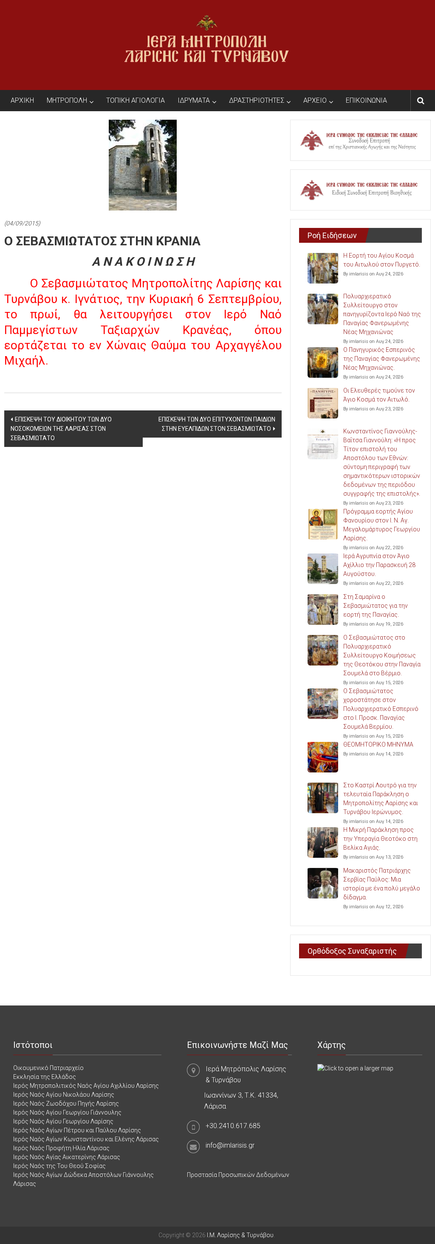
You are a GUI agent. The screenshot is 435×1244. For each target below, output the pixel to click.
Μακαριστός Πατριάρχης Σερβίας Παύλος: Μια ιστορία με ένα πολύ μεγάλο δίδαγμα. (381, 884)
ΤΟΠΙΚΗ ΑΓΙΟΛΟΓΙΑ (135, 100)
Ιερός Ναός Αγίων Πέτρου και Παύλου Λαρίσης (77, 1130)
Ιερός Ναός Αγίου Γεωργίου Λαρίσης (63, 1121)
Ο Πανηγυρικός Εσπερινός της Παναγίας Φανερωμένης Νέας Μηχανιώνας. (381, 358)
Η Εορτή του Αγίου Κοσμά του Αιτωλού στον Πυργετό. (381, 260)
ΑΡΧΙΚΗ (22, 100)
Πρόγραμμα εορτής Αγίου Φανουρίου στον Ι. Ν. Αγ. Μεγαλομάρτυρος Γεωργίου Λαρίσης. (381, 525)
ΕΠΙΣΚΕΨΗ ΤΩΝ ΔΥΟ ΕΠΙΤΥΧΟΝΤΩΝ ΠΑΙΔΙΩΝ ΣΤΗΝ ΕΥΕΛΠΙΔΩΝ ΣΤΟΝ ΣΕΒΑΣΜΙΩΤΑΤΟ (216, 424)
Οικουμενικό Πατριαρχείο (48, 1067)
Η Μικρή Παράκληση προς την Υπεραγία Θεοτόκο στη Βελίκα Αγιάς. (380, 838)
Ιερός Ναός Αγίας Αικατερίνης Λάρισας (66, 1157)
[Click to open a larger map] (355, 1067)
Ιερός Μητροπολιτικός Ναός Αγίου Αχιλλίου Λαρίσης (86, 1085)
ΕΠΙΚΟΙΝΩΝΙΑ (366, 100)
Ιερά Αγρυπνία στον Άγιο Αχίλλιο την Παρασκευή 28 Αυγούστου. (379, 565)
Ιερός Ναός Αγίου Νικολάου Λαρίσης (63, 1094)
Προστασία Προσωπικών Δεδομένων (238, 1174)
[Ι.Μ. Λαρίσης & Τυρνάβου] (206, 44)
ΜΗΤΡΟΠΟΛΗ (67, 100)
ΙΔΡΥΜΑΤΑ (194, 100)
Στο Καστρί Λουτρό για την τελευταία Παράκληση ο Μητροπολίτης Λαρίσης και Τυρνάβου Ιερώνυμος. (380, 798)
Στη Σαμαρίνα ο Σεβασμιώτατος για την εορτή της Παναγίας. (375, 605)
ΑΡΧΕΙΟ (315, 100)
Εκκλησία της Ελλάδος (44, 1076)
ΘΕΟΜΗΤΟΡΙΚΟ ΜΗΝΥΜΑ (378, 744)
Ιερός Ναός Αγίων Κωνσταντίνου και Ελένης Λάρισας (86, 1139)
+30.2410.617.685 (233, 1126)
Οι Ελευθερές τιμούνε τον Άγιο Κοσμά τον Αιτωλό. (379, 395)
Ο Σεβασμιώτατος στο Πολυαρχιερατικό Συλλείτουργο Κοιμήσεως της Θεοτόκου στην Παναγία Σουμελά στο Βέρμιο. (382, 655)
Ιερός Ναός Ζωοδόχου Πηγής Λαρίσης (66, 1103)
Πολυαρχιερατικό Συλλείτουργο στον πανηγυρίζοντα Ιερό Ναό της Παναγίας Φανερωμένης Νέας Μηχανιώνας (382, 314)
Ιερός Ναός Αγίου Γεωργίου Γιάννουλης (67, 1112)
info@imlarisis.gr (230, 1145)
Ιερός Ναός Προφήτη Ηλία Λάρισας (61, 1148)
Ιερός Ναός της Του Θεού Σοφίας (59, 1166)
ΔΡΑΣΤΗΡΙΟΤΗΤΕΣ (256, 100)
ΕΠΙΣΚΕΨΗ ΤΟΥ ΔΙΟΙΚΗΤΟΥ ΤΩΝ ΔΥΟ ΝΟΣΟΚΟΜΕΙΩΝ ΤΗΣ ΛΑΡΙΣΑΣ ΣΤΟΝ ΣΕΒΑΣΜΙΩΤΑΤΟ (61, 428)
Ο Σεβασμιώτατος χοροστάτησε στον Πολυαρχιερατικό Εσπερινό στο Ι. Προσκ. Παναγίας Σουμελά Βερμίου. (380, 709)
